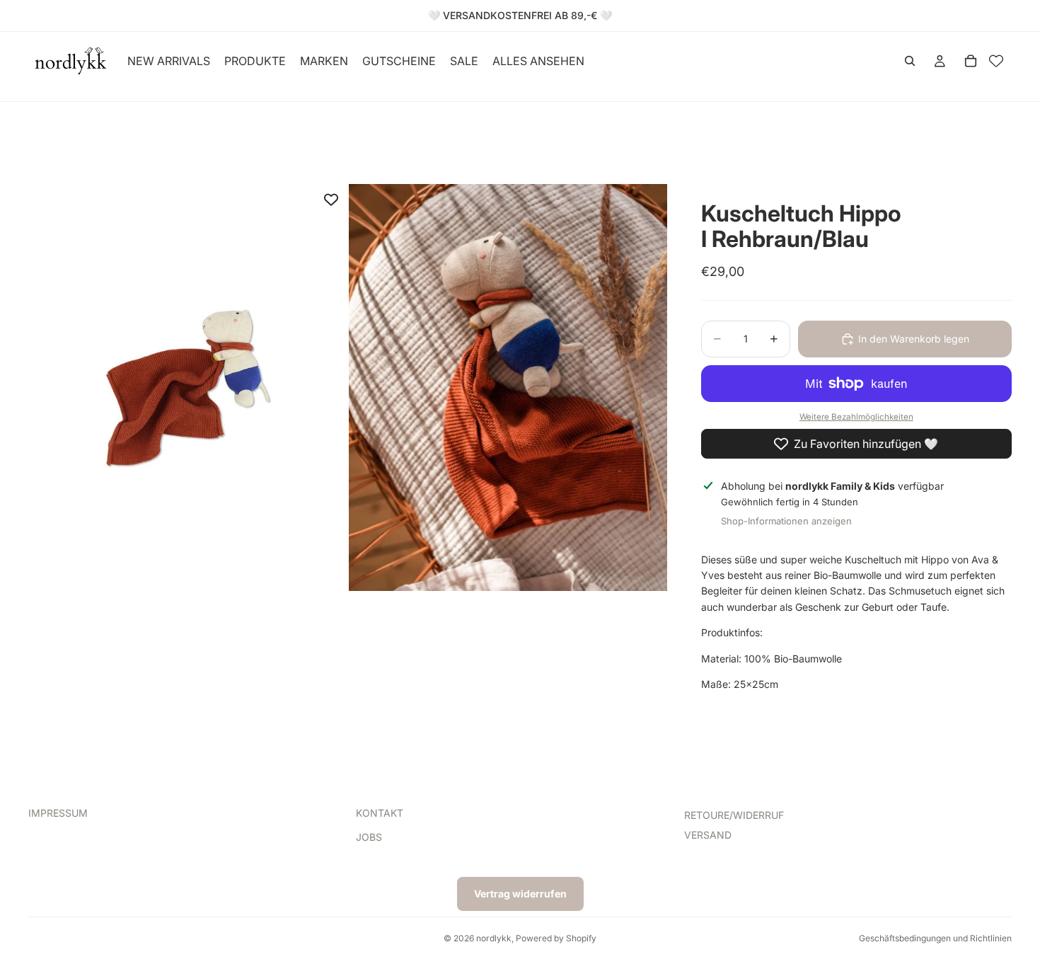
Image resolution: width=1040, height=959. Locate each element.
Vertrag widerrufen (520, 894)
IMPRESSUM (58, 813)
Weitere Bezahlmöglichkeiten (856, 417)
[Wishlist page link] (996, 61)
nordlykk (494, 938)
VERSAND (708, 835)
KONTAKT (379, 813)
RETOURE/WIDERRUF (734, 815)
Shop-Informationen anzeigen (786, 521)
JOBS (369, 838)
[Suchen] (909, 60)
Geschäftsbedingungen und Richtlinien (935, 938)
